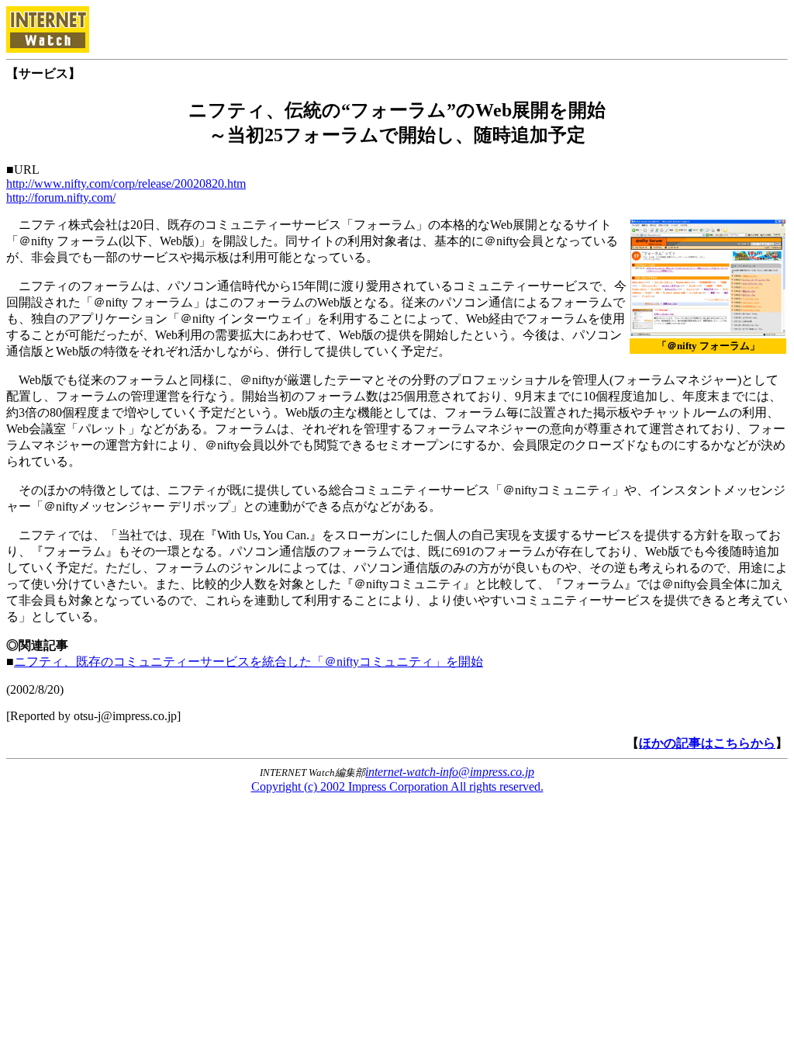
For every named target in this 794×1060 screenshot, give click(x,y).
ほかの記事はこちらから (707, 743)
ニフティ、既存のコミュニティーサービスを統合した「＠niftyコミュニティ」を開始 (248, 661)
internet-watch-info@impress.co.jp (449, 771)
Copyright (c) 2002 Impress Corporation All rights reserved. (397, 786)
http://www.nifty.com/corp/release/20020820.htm (126, 183)
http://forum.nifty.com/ (61, 197)
